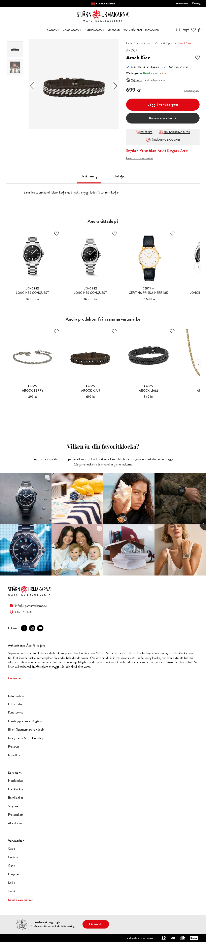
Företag (196, 3)
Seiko (11, 883)
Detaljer (119, 176)
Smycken (132, 150)
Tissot (11, 891)
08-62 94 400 (25, 612)
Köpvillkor (14, 755)
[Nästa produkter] (197, 267)
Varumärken (143, 43)
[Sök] (178, 30)
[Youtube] (40, 628)
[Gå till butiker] (186, 30)
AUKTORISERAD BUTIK (177, 132)
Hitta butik (15, 704)
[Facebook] (24, 628)
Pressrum (14, 746)
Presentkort (15, 814)
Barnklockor (15, 798)
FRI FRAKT (146, 132)
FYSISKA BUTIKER (105, 3)
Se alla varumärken (21, 900)
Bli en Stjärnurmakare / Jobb (26, 729)
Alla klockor (15, 823)
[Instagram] (32, 628)
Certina (13, 857)
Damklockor (15, 789)
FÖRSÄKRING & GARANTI (165, 140)
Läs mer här (14, 678)
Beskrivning (88, 176)
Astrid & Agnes (164, 43)
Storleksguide (192, 91)
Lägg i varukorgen (162, 104)
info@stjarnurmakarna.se (31, 605)
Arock (184, 150)
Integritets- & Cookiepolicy (25, 738)
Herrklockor (15, 780)
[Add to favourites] (197, 57)
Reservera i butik (163, 118)
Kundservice (182, 3)
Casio (11, 848)
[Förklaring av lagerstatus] (164, 73)
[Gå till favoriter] (193, 30)
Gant (11, 866)
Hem (129, 43)
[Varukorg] (200, 30)
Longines (13, 874)
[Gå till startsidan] (103, 15)
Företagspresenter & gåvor (25, 721)
